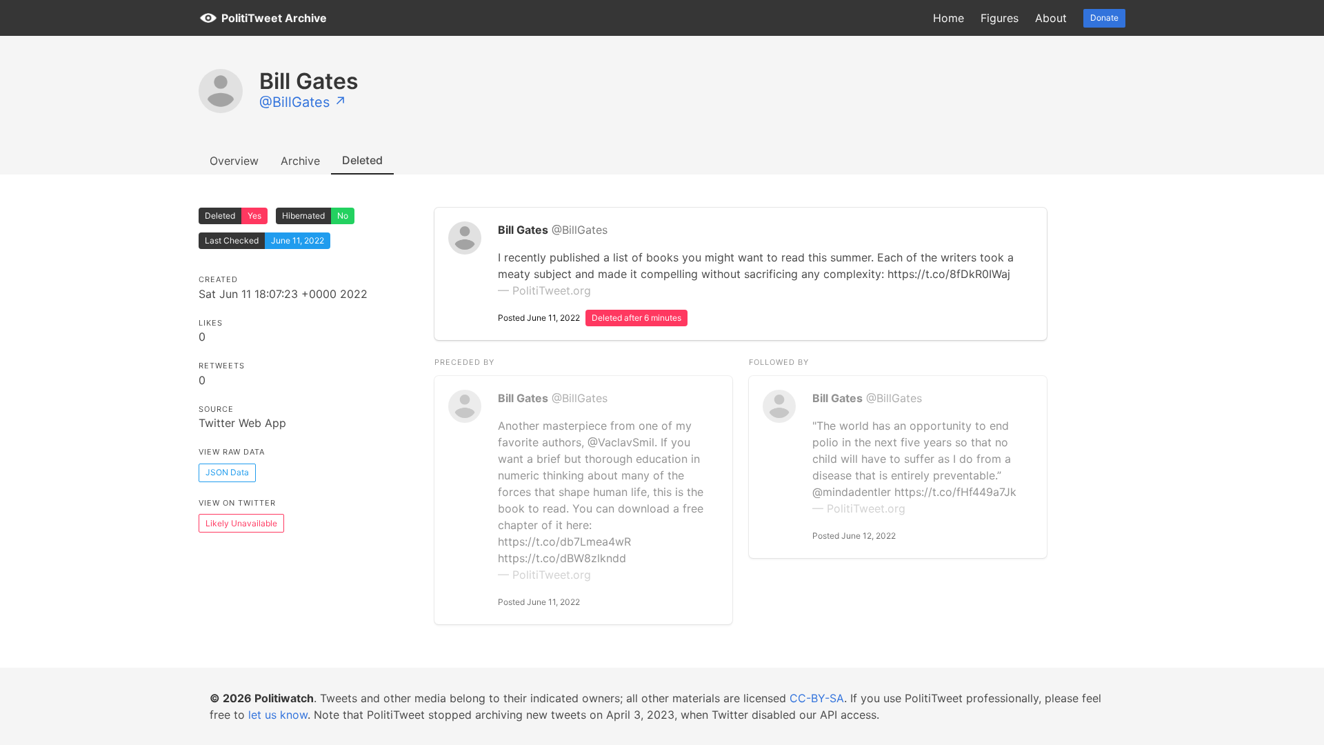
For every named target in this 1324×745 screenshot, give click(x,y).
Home (948, 18)
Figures (1000, 18)
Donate (1104, 17)
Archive (300, 161)
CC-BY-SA (817, 698)
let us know (278, 715)
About (1051, 18)
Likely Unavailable (241, 523)
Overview (234, 161)
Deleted (362, 160)
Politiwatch (284, 698)
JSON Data (227, 472)
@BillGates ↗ (303, 102)
